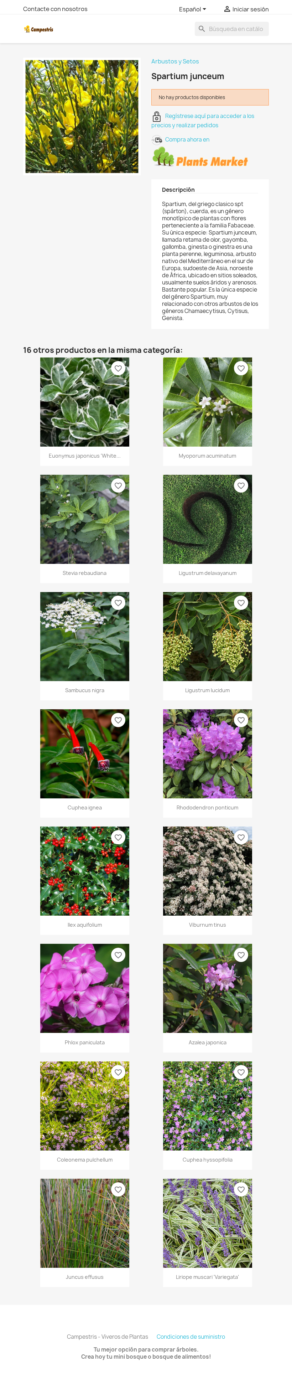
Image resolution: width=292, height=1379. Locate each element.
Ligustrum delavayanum (207, 573)
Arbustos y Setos (175, 61)
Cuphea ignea (85, 807)
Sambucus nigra (84, 690)
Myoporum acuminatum (207, 455)
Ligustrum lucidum (207, 690)
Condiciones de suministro (191, 1337)
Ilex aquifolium (85, 924)
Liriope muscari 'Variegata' (207, 1276)
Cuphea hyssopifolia (208, 1159)
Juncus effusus (85, 1276)
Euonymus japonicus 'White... (85, 455)
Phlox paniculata (85, 1042)
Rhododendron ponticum (207, 807)
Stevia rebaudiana (84, 573)
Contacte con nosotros (55, 9)
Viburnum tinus (207, 924)
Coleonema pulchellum (85, 1159)
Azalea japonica (207, 1042)
